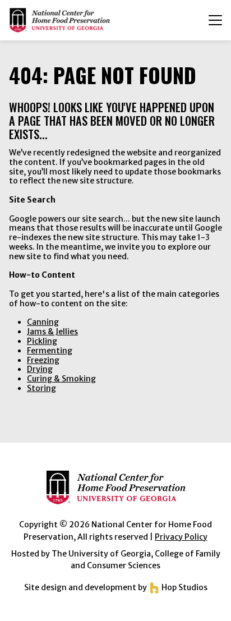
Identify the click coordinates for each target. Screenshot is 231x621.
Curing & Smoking (61, 379)
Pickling (42, 341)
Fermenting (49, 351)
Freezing (43, 360)
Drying (40, 369)
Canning (43, 322)
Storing (41, 388)
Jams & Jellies (52, 331)
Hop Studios (183, 587)
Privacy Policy (181, 537)
